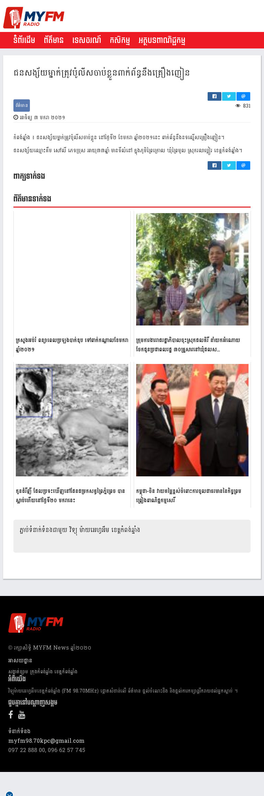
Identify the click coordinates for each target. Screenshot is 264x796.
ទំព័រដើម (24, 40)
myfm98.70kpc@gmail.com (46, 741)
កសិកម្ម (120, 40)
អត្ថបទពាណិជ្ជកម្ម (162, 40)
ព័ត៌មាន (54, 40)
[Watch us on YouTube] (23, 716)
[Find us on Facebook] (12, 716)
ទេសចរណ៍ (86, 40)
